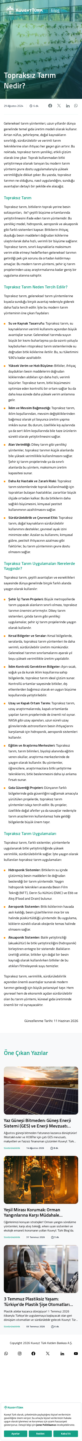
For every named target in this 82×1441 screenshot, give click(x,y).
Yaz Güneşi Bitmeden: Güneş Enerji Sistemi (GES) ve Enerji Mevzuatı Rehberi (37, 1123)
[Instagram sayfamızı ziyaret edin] (19, 1353)
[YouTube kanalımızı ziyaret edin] (76, 1353)
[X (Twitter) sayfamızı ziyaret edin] (48, 1353)
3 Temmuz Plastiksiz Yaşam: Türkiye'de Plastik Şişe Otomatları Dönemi (37, 1302)
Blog (55, 10)
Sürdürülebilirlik (12, 1148)
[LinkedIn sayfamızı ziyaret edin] (62, 1353)
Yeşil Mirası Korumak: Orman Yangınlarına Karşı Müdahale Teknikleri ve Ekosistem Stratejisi (36, 1213)
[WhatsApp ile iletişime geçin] (6, 1353)
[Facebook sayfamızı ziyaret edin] (33, 1353)
